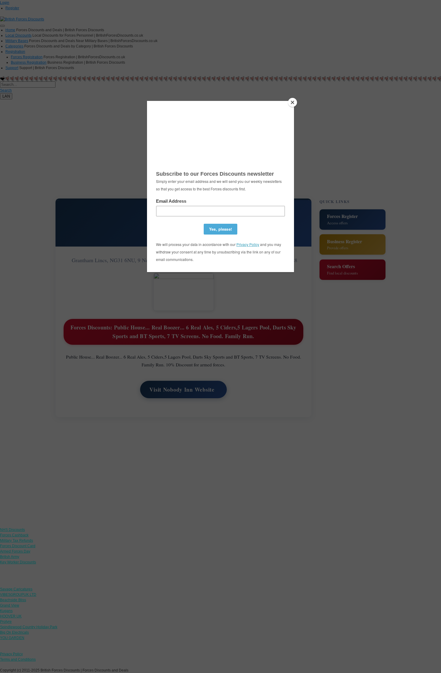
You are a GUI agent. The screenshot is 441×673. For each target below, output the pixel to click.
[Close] (292, 102)
